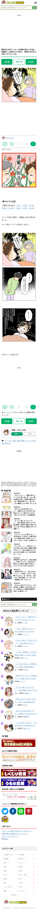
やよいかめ (9, 138)
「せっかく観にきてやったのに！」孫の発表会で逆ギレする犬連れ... (26, 690)
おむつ (5, 875)
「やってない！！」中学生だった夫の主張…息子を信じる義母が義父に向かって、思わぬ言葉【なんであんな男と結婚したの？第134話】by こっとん (25, 550)
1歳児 (5, 870)
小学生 (21, 883)
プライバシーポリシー (10, 836)
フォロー (6, 412)
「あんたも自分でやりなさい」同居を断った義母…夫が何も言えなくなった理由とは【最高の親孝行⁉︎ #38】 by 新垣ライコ (25, 588)
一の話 (17, 205)
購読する (6, 599)
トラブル (8, 441)
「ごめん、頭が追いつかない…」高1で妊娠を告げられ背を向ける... (26, 631)
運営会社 (5, 839)
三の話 (31, 205)
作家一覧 (19, 62)
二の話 (24, 205)
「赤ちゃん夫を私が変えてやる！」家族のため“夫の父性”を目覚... (26, 714)
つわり (21, 862)
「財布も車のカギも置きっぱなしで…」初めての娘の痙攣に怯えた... (26, 702)
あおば (25, 705)
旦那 (20, 887)
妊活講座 (21, 854)
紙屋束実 (26, 717)
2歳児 (21, 870)
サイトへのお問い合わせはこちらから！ (17, 831)
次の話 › (31, 62)
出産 (14, 441)
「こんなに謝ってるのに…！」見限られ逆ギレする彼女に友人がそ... (26, 725)
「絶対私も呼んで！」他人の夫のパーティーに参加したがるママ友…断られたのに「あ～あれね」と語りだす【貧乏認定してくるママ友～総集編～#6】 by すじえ (25, 576)
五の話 (11, 208)
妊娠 (18, 441)
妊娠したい (22, 858)
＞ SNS (29, 434)
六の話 (17, 208)
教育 (5, 883)
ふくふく (26, 634)
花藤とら (27, 693)
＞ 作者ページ (17, 434)
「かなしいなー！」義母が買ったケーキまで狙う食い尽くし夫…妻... (26, 620)
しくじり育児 (7, 887)
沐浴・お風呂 (23, 875)
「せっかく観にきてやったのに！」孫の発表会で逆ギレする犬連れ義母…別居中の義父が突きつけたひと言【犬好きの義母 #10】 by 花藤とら (25, 525)
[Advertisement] (19, 29)
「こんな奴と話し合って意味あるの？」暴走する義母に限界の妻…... (26, 667)
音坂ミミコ (23, 658)
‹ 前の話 (7, 62)
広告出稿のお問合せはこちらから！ (15, 834)
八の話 (31, 208)
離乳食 (5, 879)
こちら (27, 485)
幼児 (20, 879)
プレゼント (22, 891)
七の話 (24, 208)
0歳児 (21, 866)
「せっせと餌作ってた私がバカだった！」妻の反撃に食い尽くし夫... (26, 643)
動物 (5, 891)
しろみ (25, 623)
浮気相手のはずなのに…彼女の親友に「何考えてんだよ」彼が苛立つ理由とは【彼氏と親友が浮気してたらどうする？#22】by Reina (25, 563)
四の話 (4, 208)
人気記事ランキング (9, 854)
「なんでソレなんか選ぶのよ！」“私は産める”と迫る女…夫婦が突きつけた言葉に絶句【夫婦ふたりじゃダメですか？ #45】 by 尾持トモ (25, 537)
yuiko (26, 670)
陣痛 (22, 441)
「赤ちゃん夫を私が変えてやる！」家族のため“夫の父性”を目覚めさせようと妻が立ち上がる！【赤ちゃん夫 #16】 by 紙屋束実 (24, 512)
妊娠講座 (6, 858)
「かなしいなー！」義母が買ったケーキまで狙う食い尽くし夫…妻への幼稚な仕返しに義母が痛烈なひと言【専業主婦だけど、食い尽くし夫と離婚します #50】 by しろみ (25, 499)
